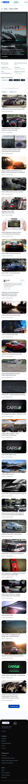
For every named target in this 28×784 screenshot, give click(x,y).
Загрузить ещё (14, 706)
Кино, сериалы (6, 772)
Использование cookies (8, 758)
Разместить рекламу (7, 763)
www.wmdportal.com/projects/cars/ (7, 73)
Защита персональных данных (10, 760)
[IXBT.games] (2, 8)
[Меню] (2, 2)
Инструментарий (6, 743)
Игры (6, 9)
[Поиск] (24, 2)
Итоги (3, 745)
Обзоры (4, 741)
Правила (4, 755)
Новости (13, 91)
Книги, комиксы (6, 775)
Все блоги (4, 777)
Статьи (4, 91)
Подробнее (5, 56)
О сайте (4, 731)
